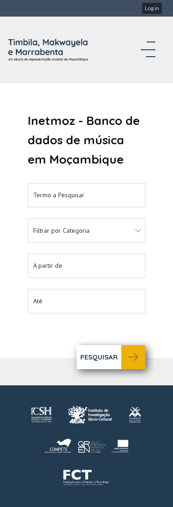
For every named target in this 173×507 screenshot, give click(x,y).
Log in (152, 8)
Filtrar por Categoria (61, 230)
